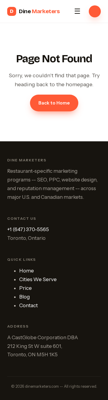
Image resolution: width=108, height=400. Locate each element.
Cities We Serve (38, 279)
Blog (24, 297)
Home (26, 271)
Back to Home (54, 103)
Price (25, 288)
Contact (28, 305)
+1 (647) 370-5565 (28, 229)
